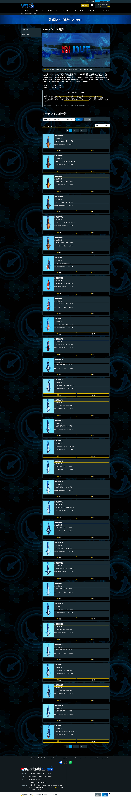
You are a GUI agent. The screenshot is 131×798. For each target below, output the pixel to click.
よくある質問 (25, 34)
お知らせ (92, 758)
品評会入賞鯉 (104, 758)
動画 (93, 151)
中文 (108, 1)
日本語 (98, 1)
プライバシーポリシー (73, 758)
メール (55, 787)
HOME (26, 11)
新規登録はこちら (90, 1)
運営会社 (98, 758)
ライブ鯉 (65, 11)
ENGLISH (103, 1)
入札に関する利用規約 (52, 758)
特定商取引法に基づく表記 (39, 758)
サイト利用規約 (63, 758)
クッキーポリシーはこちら (27, 796)
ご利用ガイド (25, 30)
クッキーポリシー (84, 758)
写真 (60, 151)
